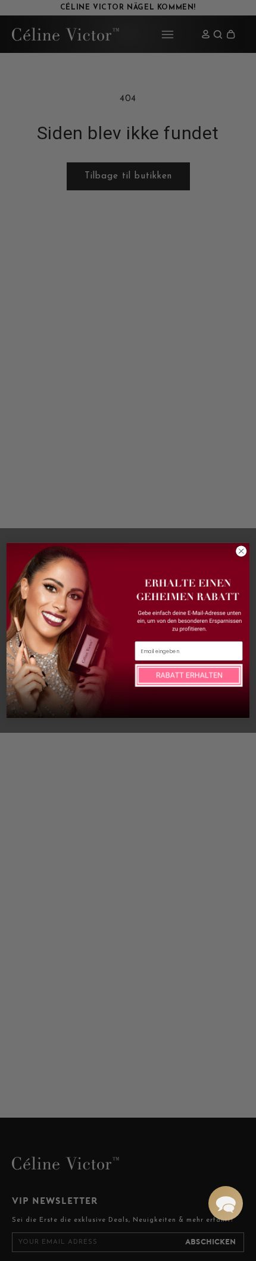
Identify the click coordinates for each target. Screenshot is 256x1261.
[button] (225, 1203)
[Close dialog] (241, 551)
